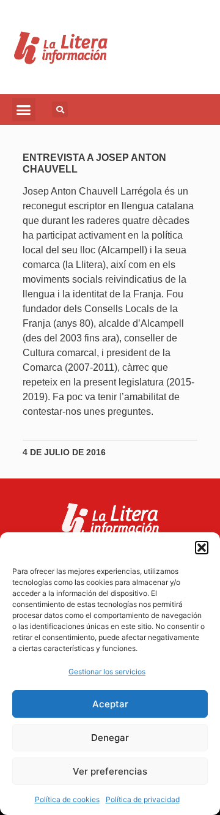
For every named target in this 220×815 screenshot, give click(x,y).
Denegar (110, 737)
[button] (202, 547)
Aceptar (110, 704)
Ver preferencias (110, 771)
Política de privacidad (143, 799)
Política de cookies (67, 799)
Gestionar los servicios (106, 671)
